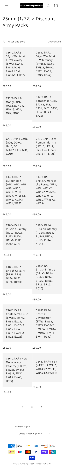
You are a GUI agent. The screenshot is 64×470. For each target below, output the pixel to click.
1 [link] (23, 407)
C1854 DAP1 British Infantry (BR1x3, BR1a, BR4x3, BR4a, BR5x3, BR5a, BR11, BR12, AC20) (45, 277)
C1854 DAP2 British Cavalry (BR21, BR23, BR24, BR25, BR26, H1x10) (15, 274)
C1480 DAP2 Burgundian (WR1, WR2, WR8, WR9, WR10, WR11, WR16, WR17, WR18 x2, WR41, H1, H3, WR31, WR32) (16, 190)
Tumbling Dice (26, 464)
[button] (7, 5)
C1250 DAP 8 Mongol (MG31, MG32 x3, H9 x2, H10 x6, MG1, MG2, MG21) (15, 105)
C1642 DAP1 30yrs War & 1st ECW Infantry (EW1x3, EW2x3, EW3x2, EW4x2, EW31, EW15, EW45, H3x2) (45, 64)
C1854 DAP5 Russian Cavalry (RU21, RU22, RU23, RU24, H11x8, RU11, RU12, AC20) (16, 234)
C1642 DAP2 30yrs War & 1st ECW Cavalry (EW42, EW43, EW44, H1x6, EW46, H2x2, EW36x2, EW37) (15, 64)
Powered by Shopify (42, 464)
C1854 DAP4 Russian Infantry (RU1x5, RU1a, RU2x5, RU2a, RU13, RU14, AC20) (46, 234)
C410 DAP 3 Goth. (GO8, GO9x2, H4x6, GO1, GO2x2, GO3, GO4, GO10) (17, 146)
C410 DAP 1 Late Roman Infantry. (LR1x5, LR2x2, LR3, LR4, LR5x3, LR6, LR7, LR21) (46, 146)
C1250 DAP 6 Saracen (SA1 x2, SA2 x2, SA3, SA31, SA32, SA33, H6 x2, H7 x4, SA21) (47, 106)
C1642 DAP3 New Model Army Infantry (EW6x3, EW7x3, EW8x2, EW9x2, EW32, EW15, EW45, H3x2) (16, 370)
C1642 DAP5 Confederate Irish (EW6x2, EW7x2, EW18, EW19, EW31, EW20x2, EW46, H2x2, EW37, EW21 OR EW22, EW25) (17, 323)
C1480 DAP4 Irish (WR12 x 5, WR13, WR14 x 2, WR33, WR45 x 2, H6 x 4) (46, 367)
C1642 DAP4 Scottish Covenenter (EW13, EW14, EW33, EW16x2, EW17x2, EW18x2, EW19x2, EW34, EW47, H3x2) (46, 323)
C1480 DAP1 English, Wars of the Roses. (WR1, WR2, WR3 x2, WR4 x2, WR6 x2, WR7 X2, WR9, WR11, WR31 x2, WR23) (46, 190)
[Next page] (41, 407)
